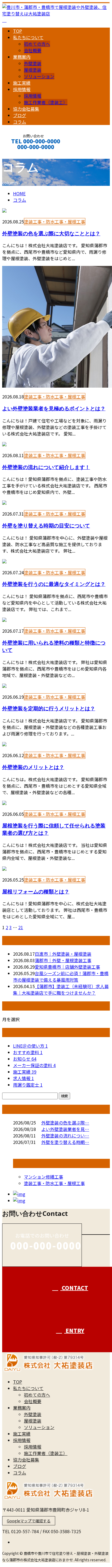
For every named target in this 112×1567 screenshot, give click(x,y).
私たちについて (28, 37)
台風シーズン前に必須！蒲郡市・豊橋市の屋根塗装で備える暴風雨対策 (60, 976)
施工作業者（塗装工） (45, 102)
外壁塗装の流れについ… (65, 1135)
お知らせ (24, 1058)
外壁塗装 (32, 63)
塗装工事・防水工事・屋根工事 (54, 221)
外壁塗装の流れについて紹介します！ (46, 467)
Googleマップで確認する (29, 1520)
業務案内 (21, 57)
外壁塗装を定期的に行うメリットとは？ (48, 708)
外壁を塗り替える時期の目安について (46, 525)
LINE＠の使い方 (30, 1046)
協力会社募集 (26, 108)
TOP (17, 31)
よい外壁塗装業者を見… (65, 1129)
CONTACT (21, 154)
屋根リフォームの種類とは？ (35, 891)
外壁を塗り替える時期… (65, 1142)
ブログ (19, 115)
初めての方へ (37, 44)
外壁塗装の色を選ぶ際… (65, 1122)
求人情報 (23, 1078)
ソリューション (39, 76)
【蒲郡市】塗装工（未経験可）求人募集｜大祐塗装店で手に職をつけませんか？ (61, 989)
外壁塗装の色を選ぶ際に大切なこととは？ (51, 233)
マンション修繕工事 (43, 1176)
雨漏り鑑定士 (28, 1084)
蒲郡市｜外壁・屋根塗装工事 (63, 960)
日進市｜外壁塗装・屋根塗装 (63, 954)
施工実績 (21, 83)
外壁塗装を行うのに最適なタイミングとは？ (53, 583)
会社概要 (32, 50)
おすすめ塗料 (28, 1052)
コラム (19, 121)
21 (20, 927)
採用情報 (21, 89)
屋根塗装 (32, 70)
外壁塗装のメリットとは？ (33, 767)
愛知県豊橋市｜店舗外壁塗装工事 (67, 967)
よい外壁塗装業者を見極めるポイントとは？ (53, 408)
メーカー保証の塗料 (34, 1065)
